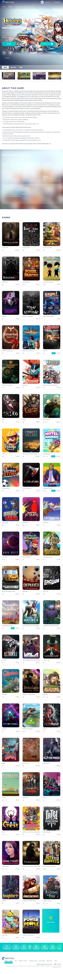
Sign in (47, 2)
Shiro (3, 419)
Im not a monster (47, 247)
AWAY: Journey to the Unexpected (31, 832)
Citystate (4, 694)
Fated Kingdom (47, 832)
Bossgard (25, 385)
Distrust (45, 728)
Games (10, 6)
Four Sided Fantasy (48, 282)
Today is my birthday (28, 316)
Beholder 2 (5, 282)
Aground (45, 694)
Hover (44, 797)
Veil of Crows (26, 763)
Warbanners (26, 797)
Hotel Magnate (47, 453)
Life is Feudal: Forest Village (30, 453)
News (11, 960)
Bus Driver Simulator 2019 (8, 591)
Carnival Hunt (46, 660)
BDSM (3, 763)
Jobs (55, 960)
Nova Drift (4, 557)
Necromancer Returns (28, 350)
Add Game (42, 960)
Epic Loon (45, 591)
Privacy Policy (23, 960)
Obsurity (4, 316)
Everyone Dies (26, 247)
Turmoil (4, 797)
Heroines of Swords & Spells (50, 385)
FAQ (16, 960)
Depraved (25, 591)
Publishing (8, 962)
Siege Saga (5, 522)
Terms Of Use (33, 960)
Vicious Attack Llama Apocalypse (31, 660)
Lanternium (46, 522)
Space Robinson (27, 557)
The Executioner (27, 488)
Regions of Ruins (47, 900)
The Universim (46, 419)
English (59, 964)
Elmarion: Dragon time (7, 350)
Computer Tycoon (47, 488)
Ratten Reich (46, 763)
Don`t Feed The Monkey (49, 866)
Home (3, 6)
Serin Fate (4, 935)
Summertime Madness (7, 625)
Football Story (6, 488)
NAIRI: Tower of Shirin (48, 316)
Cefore (4, 453)
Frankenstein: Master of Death (50, 625)
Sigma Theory (5, 866)
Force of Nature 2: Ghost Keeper (31, 625)
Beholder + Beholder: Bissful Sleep (31, 866)
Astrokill (4, 660)
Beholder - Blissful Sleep (29, 694)
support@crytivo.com (45, 964)
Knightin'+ (4, 900)
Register (57, 2)
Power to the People (28, 935)
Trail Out (45, 350)
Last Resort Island (47, 557)
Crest (3, 832)
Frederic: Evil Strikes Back (29, 900)
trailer (33, 43)
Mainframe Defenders (7, 385)
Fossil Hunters (26, 282)
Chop (24, 419)
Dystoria (4, 728)
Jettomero (25, 522)
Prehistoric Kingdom (28, 728)
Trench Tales (5, 247)
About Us (49, 960)
